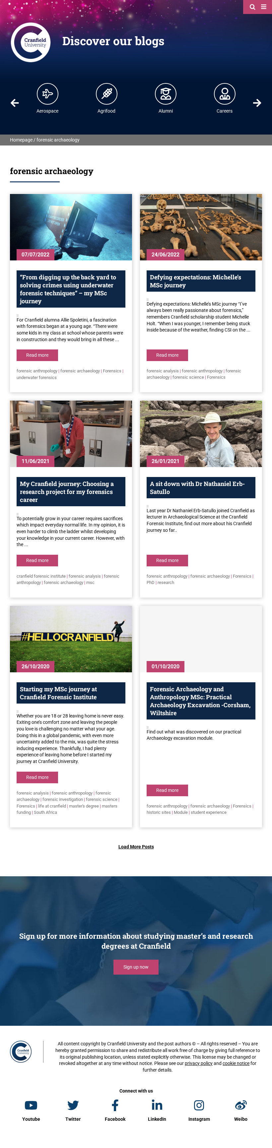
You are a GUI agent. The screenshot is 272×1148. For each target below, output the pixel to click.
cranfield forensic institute (41, 576)
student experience (209, 812)
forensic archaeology (80, 370)
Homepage (21, 140)
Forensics (112, 370)
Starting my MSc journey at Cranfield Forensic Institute (58, 693)
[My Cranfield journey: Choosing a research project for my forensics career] (71, 434)
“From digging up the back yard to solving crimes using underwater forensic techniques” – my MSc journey (68, 289)
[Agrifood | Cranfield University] (107, 93)
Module (181, 812)
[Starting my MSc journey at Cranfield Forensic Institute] (71, 639)
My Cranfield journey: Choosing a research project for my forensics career (67, 492)
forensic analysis (163, 370)
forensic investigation (62, 799)
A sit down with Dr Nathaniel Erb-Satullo (197, 488)
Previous (15, 103)
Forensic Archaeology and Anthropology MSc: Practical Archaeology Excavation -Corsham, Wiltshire (200, 701)
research (166, 582)
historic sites (159, 812)
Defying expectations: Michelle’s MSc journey (195, 281)
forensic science (188, 377)
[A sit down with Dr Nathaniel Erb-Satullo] (201, 434)
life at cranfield (52, 806)
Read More (37, 355)
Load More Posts (136, 846)
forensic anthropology (37, 370)
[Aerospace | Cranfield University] (47, 93)
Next (257, 103)
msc (90, 582)
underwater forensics (37, 377)
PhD (151, 582)
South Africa (45, 812)
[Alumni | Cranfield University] (166, 93)
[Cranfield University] (30, 24)
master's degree (84, 806)
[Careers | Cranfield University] (225, 93)
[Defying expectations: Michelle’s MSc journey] (201, 227)
